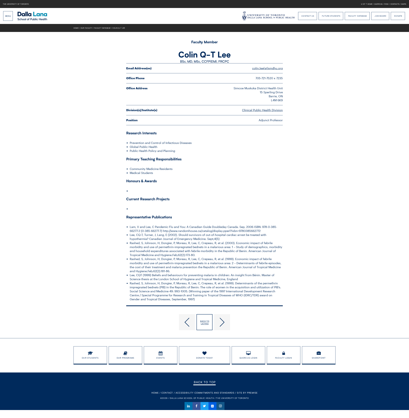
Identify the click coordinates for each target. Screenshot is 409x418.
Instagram (220, 406)
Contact (167, 392)
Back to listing (204, 322)
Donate (398, 16)
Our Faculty (86, 28)
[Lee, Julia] (248, 322)
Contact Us (307, 16)
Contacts (395, 4)
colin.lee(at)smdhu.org (267, 68)
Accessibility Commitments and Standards (205, 392)
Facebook (197, 406)
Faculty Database (357, 16)
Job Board (380, 16)
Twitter (204, 406)
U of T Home (367, 4)
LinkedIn (189, 406)
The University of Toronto (16, 4)
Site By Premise (247, 392)
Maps (403, 4)
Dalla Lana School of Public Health (32, 16)
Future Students (331, 16)
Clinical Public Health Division (262, 110)
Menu (8, 16)
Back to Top (205, 382)
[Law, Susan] (160, 322)
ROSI (386, 4)
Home (76, 28)
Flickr (212, 406)
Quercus (378, 4)
